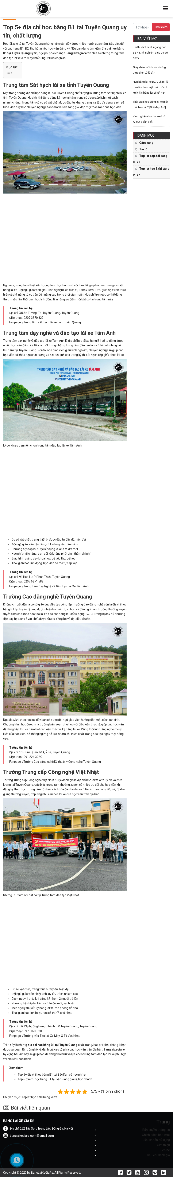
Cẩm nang (146, 142)
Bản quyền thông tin (156, 1130)
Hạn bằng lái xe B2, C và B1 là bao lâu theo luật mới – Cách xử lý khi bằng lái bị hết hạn (150, 87)
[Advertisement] (65, 237)
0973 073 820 (33, 1031)
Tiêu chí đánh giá (158, 1155)
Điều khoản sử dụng (156, 1140)
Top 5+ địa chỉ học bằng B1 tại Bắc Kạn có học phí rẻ (51, 1074)
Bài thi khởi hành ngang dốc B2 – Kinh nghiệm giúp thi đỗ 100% (150, 53)
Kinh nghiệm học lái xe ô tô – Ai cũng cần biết (150, 119)
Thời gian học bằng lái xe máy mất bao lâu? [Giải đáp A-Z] (150, 104)
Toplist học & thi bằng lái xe (39, 1097)
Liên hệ (165, 1150)
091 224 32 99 (33, 757)
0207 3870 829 (33, 317)
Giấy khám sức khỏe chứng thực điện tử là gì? (149, 70)
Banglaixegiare (76, 53)
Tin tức (144, 149)
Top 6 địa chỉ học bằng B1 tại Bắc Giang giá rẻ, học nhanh (55, 1079)
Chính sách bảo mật (156, 1135)
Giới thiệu (163, 1145)
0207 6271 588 (33, 581)
